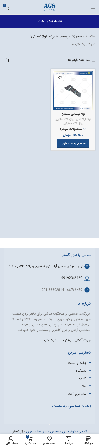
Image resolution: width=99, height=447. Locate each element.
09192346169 (71, 278)
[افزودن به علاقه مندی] (60, 78)
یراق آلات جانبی (65, 119)
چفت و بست (77, 363)
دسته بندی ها (51, 21)
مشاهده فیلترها (79, 60)
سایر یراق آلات (77, 393)
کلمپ (83, 378)
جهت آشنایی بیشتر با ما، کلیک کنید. (66, 340)
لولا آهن (81, 119)
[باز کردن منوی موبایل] (93, 7)
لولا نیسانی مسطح (73, 114)
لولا (89, 119)
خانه (91, 36)
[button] (73, 143)
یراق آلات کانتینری (73, 123)
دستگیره (81, 370)
